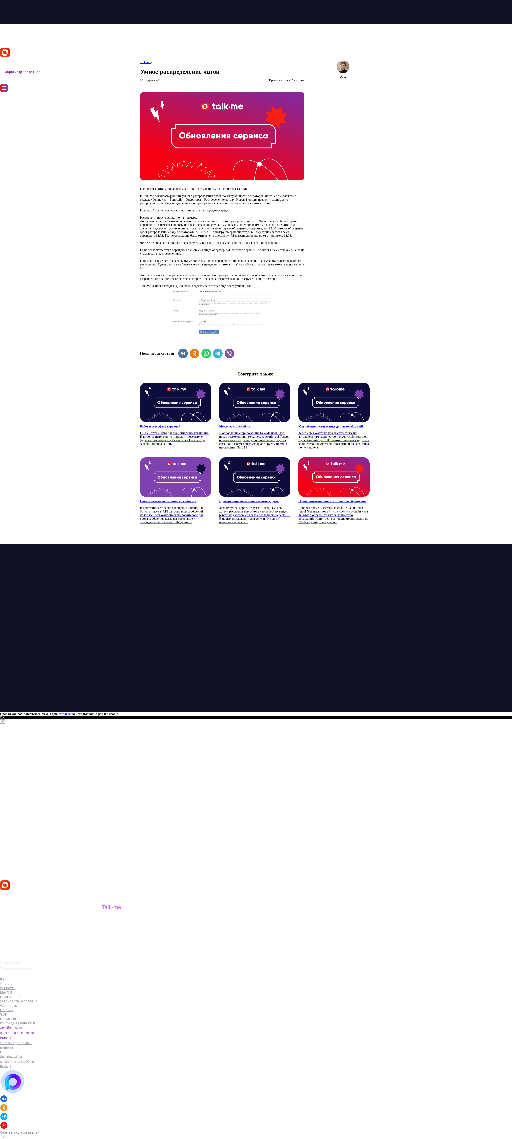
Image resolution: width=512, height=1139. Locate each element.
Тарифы (6, 110)
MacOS (6, 992)
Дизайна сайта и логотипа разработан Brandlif (17, 1033)
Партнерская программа (18, 135)
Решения (7, 100)
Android (6, 984)
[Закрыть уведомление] (2, 721)
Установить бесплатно (18, 1001)
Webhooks (8, 1006)
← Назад (146, 62)
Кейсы (4, 115)
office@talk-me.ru (18, 943)
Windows (7, 988)
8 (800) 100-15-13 (17, 949)
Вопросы (6, 140)
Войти (5, 66)
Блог (3, 125)
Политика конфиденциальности (18, 1021)
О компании (9, 120)
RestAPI (6, 1010)
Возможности (10, 95)
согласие (64, 714)
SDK (3, 1014)
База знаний (9, 130)
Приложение (9, 105)
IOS (3, 979)
